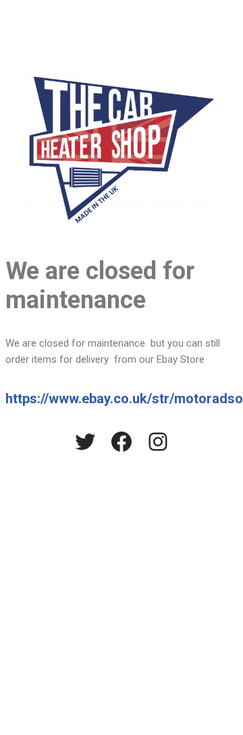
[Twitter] (85, 442)
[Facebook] (121, 442)
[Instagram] (158, 442)
